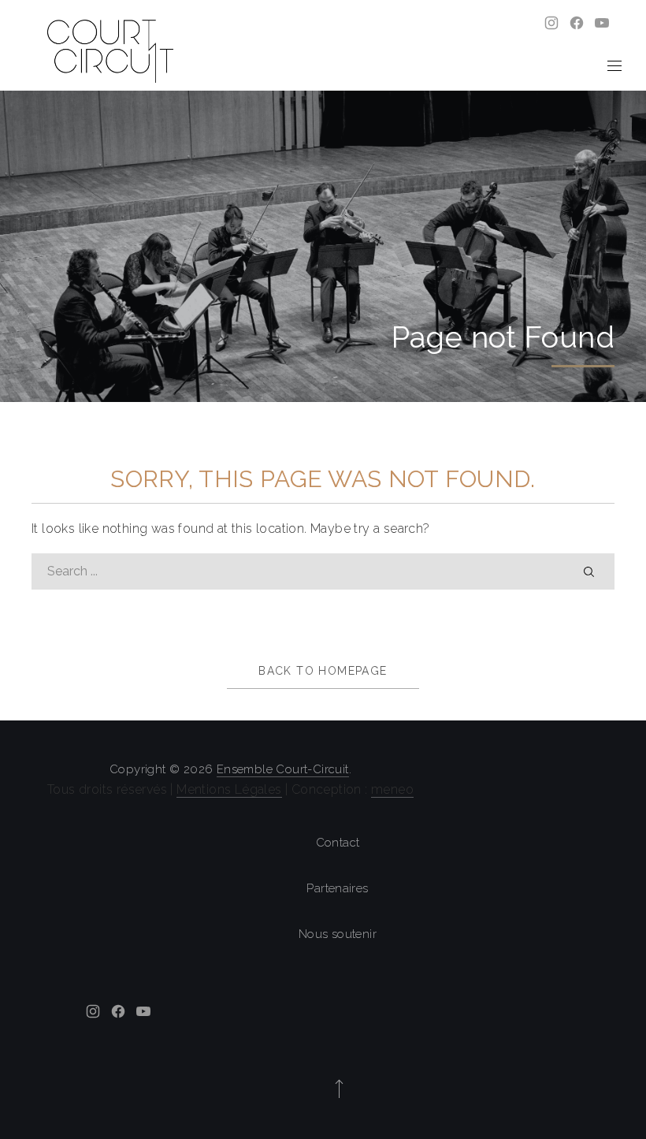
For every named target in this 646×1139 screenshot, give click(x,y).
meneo (392, 789)
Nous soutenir (338, 934)
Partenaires (337, 888)
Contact (338, 843)
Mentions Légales (228, 789)
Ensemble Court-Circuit (283, 769)
